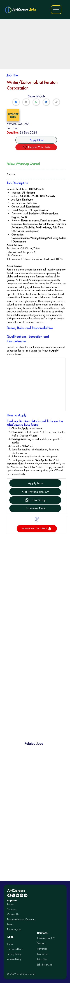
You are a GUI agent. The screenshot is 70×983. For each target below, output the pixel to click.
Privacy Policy (14, 954)
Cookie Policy (14, 959)
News (10, 924)
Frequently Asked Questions (21, 919)
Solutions (12, 909)
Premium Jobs (14, 929)
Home (10, 904)
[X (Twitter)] (26, 102)
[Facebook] (16, 102)
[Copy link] (56, 102)
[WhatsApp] (36, 102)
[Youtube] (25, 895)
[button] (37, 528)
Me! (42, 959)
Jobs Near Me (44, 964)
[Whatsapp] (21, 895)
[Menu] (56, 9)
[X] (13, 895)
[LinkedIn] (46, 102)
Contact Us (13, 914)
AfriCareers (24, 9)
